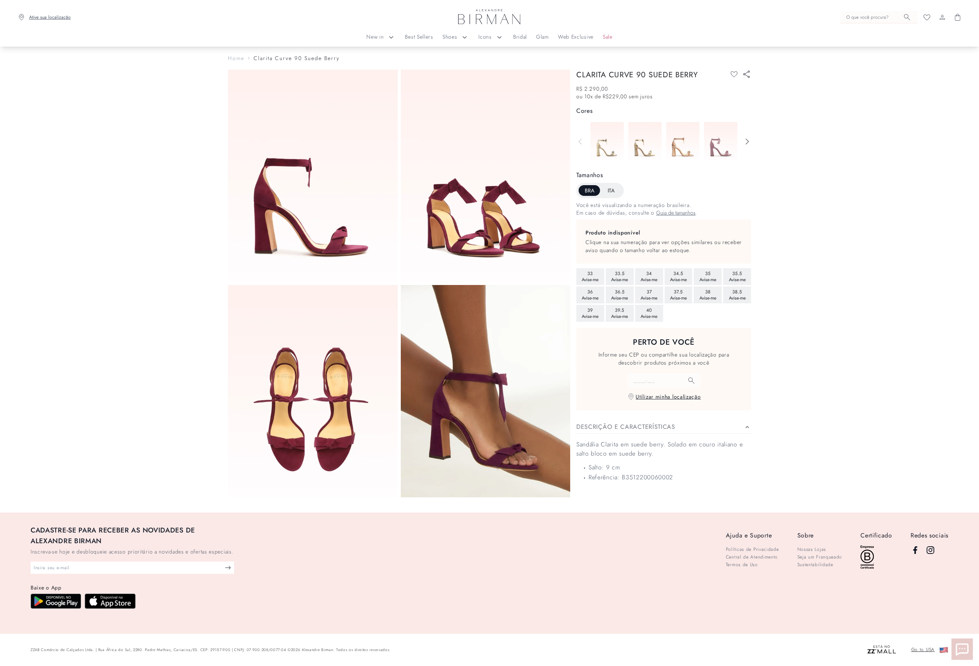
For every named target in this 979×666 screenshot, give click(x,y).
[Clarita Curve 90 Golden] (645, 141)
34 (649, 276)
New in (375, 37)
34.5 (678, 276)
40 (649, 313)
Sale (608, 37)
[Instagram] (930, 550)
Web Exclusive (576, 37)
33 (590, 276)
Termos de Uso (742, 564)
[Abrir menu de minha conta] (942, 17)
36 (590, 294)
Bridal (520, 37)
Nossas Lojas (811, 549)
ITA (611, 190)
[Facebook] (915, 550)
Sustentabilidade (815, 564)
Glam (542, 37)
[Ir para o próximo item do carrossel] (747, 141)
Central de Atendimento (752, 557)
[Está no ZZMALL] (881, 650)
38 (707, 294)
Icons (485, 37)
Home (236, 58)
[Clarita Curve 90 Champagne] (682, 141)
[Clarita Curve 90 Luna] (607, 141)
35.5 (737, 276)
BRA (589, 190)
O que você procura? (867, 17)
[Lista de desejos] (927, 17)
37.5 (678, 294)
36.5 (619, 294)
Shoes (449, 37)
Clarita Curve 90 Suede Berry (297, 58)
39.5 (619, 313)
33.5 (619, 276)
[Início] (489, 17)
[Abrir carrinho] (957, 17)
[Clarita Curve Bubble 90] (720, 141)
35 (707, 276)
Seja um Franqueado (819, 557)
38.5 (737, 294)
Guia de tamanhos (676, 213)
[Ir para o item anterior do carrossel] (580, 141)
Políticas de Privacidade (752, 549)
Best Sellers (419, 37)
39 (590, 313)
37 (649, 294)
